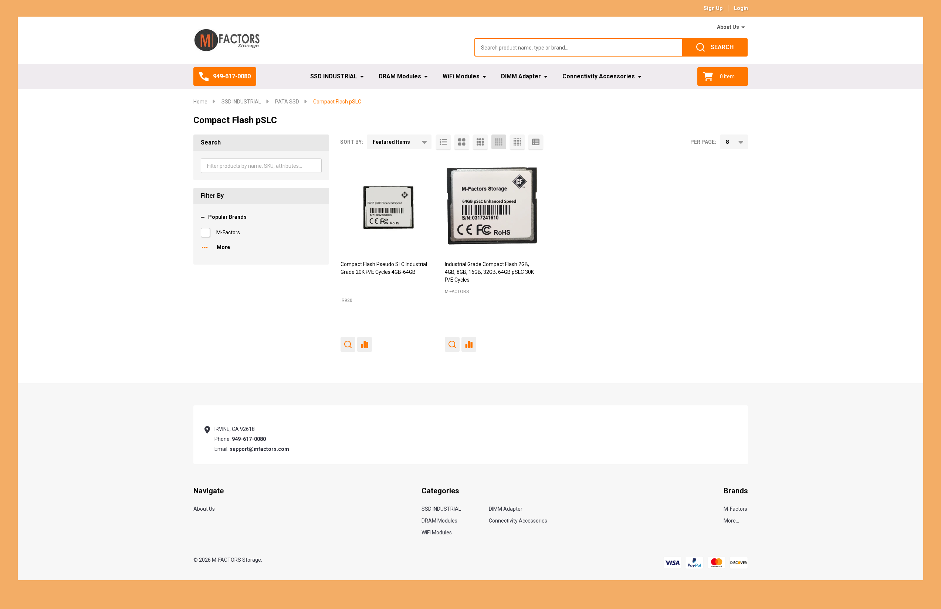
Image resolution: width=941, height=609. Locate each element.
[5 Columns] (517, 142)
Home (200, 102)
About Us (728, 27)
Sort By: (351, 142)
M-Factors (228, 232)
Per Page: (703, 142)
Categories (440, 490)
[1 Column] (443, 142)
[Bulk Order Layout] (535, 142)
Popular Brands (227, 217)
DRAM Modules (400, 76)
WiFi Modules (461, 76)
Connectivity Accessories (598, 76)
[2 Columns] (461, 142)
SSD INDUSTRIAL (333, 76)
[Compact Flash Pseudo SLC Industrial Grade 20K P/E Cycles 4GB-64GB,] (388, 206)
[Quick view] (348, 344)
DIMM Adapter (521, 76)
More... (731, 521)
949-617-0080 (249, 439)
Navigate (208, 490)
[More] (743, 27)
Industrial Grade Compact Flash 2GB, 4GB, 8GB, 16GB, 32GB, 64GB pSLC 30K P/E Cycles (489, 272)
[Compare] (364, 344)
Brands (736, 490)
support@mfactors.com (259, 449)
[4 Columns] (498, 142)
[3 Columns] (480, 142)
